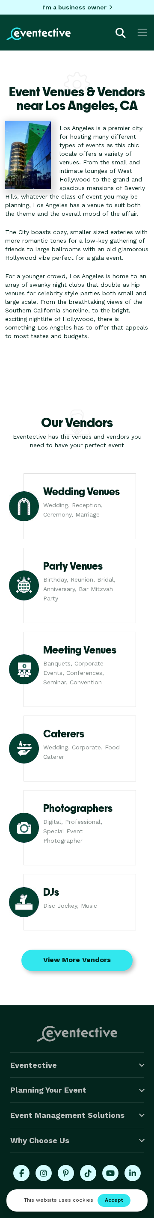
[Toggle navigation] (142, 32)
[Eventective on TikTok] (88, 1173)
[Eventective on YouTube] (110, 1173)
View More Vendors (77, 960)
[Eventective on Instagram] (44, 1173)
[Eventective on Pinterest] (66, 1173)
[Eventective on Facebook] (21, 1173)
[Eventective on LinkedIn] (132, 1173)
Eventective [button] (33, 1065)
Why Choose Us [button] (39, 1140)
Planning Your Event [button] (48, 1089)
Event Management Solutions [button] (67, 1115)
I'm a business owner (74, 7)
